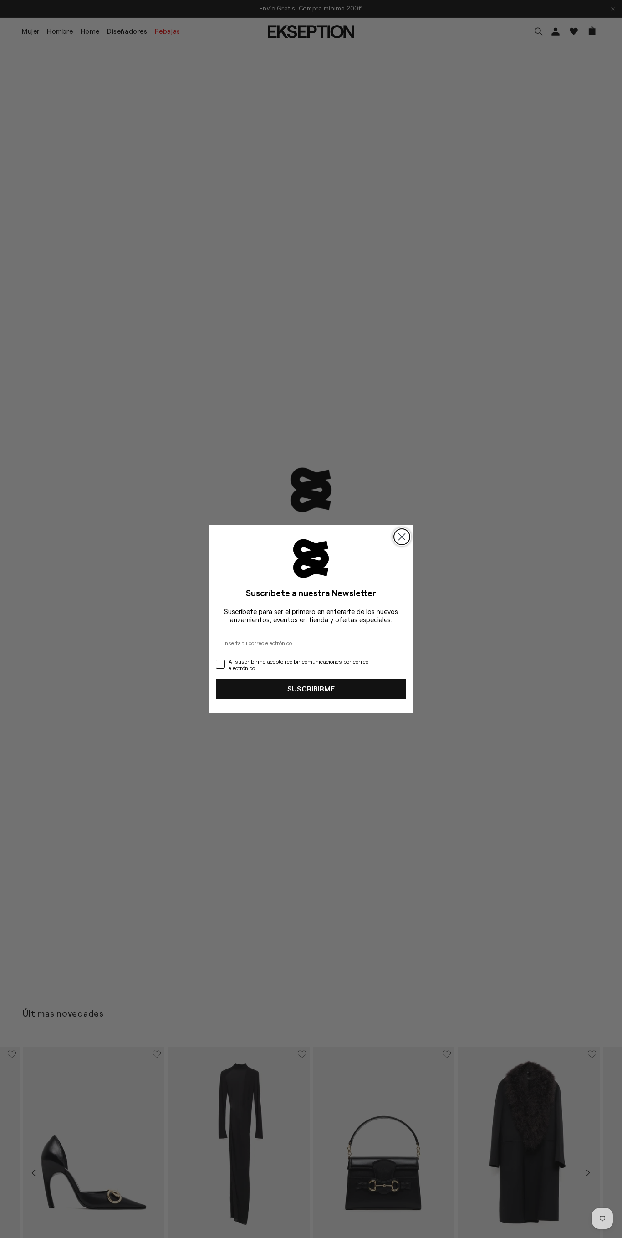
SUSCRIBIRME (311, 688)
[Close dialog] (402, 537)
